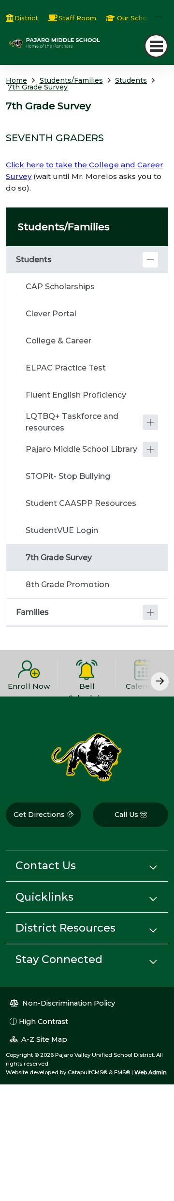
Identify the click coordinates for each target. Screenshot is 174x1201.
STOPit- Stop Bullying (68, 476)
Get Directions (40, 814)
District (26, 18)
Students (131, 80)
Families (32, 612)
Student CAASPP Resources (81, 503)
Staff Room (77, 18)
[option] (29, 673)
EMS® (122, 1072)
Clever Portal (51, 313)
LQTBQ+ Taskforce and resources (72, 422)
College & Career (58, 340)
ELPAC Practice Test (66, 367)
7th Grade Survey (38, 87)
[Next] (151, 16)
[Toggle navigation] (156, 46)
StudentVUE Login (62, 530)
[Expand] (150, 422)
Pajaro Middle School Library (81, 449)
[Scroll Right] (159, 681)
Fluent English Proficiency (76, 395)
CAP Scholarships (60, 286)
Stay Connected (58, 959)
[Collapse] (150, 259)
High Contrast (43, 1021)
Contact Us (45, 865)
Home (16, 80)
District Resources (65, 927)
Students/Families (71, 80)
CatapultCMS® (87, 1072)
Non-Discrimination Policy (67, 1003)
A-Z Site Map (43, 1039)
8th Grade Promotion (67, 584)
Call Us (127, 814)
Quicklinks (44, 897)
